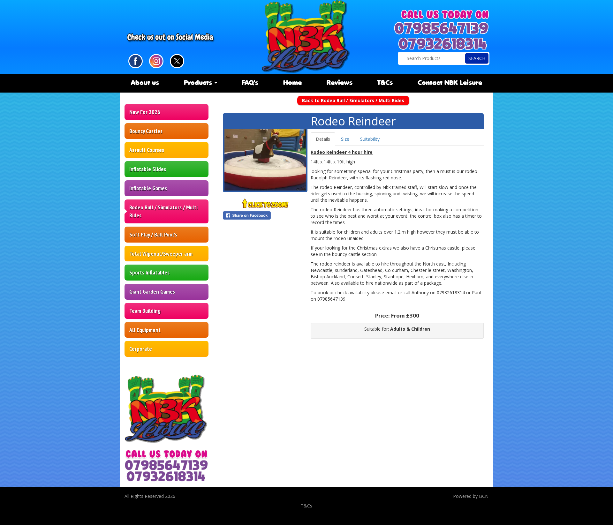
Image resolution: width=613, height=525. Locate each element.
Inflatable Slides (147, 169)
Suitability (370, 139)
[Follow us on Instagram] (156, 60)
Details (323, 139)
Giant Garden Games (152, 291)
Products (199, 83)
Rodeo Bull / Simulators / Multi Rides (163, 211)
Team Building (145, 310)
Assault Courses (146, 150)
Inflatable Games (148, 188)
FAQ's (250, 83)
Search (476, 58)
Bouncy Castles (146, 131)
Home (292, 83)
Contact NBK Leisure (450, 83)
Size (345, 139)
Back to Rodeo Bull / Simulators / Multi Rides (353, 100)
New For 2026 (144, 112)
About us (145, 83)
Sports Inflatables (149, 272)
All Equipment (145, 330)
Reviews (339, 83)
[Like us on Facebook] (135, 60)
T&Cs (385, 83)
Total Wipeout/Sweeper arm (161, 253)
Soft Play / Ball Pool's (153, 234)
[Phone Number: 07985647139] (442, 28)
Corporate (140, 348)
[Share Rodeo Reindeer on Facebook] (265, 215)
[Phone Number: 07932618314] (443, 44)
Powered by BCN (470, 496)
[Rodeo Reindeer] (265, 160)
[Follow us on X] (177, 60)
